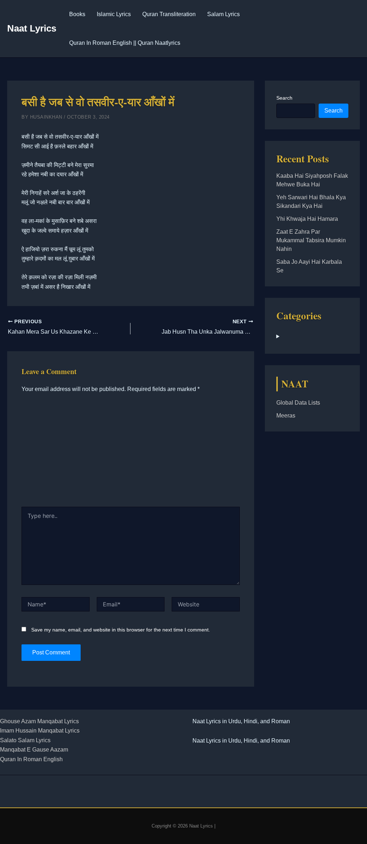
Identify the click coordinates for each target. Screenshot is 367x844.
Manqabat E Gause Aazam (34, 750)
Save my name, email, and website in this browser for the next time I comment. (120, 630)
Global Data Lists (298, 403)
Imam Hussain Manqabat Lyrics (40, 731)
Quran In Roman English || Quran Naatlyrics (124, 43)
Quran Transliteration (169, 14)
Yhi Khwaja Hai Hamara (307, 219)
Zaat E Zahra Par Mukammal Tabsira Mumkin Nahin (311, 240)
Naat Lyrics (31, 28)
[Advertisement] (130, 453)
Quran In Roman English (31, 759)
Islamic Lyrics (114, 14)
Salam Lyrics (223, 14)
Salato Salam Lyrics (25, 740)
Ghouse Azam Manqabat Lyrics (39, 721)
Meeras (285, 416)
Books (77, 14)
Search (284, 98)
